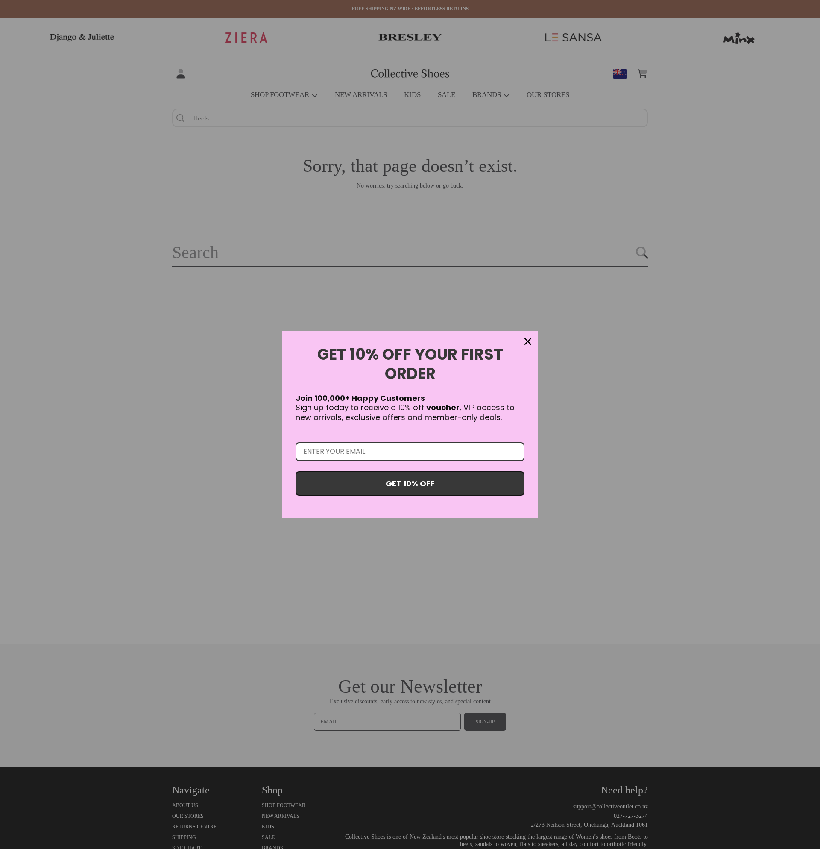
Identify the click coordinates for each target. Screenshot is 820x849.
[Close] (528, 341)
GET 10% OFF (410, 483)
